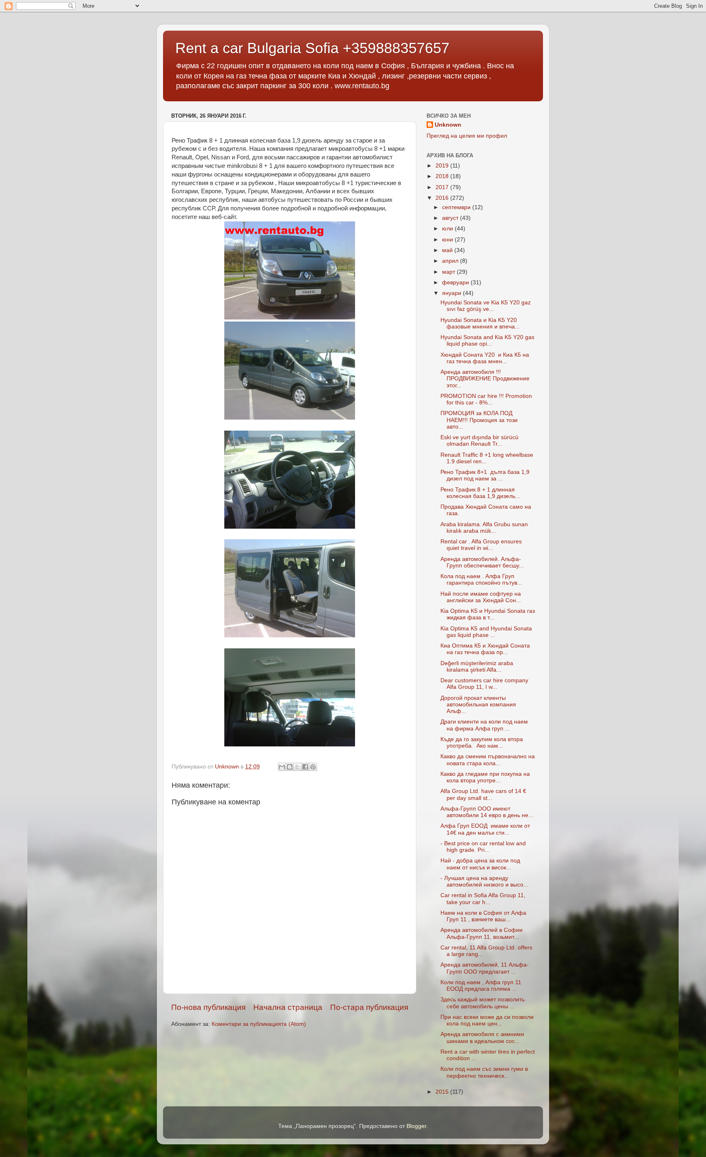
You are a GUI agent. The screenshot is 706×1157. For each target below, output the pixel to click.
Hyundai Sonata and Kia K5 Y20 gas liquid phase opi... (487, 340)
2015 (443, 1092)
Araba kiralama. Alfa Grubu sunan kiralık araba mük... (484, 527)
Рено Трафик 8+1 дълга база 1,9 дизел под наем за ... (485, 475)
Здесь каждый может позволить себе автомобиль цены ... (482, 1002)
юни (448, 240)
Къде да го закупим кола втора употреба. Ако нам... (481, 742)
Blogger (416, 1126)
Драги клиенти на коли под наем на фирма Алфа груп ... (484, 725)
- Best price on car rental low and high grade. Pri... (483, 846)
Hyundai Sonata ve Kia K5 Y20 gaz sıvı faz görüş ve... (485, 305)
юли (448, 229)
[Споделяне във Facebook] (305, 767)
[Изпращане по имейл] (282, 767)
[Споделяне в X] (297, 767)
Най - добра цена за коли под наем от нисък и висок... (480, 864)
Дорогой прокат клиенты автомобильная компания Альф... (478, 704)
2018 (443, 176)
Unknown (448, 125)
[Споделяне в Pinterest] (313, 767)
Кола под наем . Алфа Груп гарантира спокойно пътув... (481, 579)
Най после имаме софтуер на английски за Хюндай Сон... (480, 597)
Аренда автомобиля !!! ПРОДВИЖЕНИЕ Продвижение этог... (485, 378)
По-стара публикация (369, 1007)
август (451, 218)
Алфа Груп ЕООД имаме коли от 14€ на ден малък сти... (485, 829)
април (451, 261)
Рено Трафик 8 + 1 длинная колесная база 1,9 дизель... (480, 493)
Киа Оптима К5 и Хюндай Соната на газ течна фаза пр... (485, 649)
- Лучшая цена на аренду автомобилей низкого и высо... (484, 881)
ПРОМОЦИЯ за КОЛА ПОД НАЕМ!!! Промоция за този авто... (479, 419)
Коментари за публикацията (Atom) (259, 1024)
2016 (443, 198)
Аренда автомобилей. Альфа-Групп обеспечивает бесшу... (482, 562)
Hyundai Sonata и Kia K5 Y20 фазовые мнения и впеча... (480, 323)
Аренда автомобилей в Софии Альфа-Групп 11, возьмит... (481, 933)
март (449, 272)
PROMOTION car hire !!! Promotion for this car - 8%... (486, 399)
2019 (443, 166)
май (448, 250)
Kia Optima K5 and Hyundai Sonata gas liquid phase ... (486, 631)
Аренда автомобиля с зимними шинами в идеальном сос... (482, 1037)
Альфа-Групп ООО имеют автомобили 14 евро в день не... (486, 812)
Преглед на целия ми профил (467, 136)
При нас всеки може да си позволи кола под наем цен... (487, 1020)
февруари (456, 282)
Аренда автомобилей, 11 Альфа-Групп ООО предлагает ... (484, 968)
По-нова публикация (208, 1007)
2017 (443, 187)
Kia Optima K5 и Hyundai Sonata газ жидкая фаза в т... (487, 614)
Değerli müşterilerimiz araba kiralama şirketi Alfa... (476, 666)
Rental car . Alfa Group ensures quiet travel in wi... (481, 544)
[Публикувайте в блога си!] (290, 767)
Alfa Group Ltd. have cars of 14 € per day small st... (483, 794)
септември (457, 207)
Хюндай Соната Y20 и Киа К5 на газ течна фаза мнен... (484, 358)
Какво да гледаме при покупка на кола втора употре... (485, 777)
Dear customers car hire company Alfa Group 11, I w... (484, 683)
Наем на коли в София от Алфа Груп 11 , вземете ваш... (483, 916)
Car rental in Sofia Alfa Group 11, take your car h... (482, 898)
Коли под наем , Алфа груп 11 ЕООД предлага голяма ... (480, 985)
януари (452, 293)
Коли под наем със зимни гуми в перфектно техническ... (484, 1072)
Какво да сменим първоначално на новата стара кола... (487, 759)
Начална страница (287, 1007)
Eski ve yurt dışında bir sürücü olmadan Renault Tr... (479, 440)
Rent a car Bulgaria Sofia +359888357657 (312, 48)
